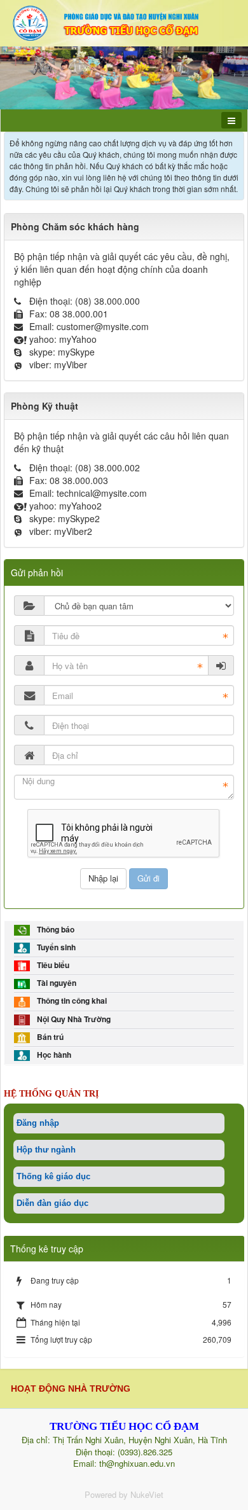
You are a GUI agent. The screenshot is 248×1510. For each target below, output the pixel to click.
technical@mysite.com (102, 493)
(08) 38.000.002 (107, 467)
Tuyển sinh (54, 947)
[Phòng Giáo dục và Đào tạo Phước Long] (124, 21)
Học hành (52, 1054)
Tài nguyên (54, 983)
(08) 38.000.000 (107, 300)
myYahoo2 (80, 505)
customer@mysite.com (103, 326)
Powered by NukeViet (124, 1494)
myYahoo (78, 339)
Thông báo (53, 929)
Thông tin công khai (70, 1000)
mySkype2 (79, 518)
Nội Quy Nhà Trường (72, 1019)
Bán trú (48, 1037)
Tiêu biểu (51, 965)
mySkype (76, 351)
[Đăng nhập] (221, 665)
